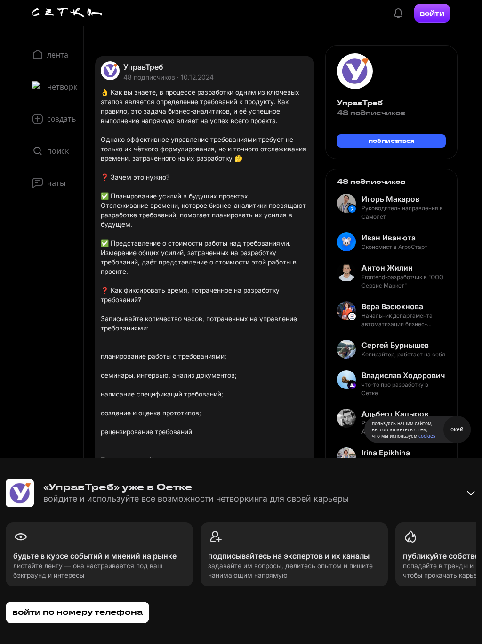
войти (432, 13)
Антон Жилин (387, 267)
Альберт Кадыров (395, 414)
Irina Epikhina (386, 452)
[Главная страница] (67, 13)
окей (457, 429)
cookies (426, 435)
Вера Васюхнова (392, 306)
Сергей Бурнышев (395, 345)
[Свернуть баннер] (470, 493)
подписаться (392, 141)
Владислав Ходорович (403, 375)
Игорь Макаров (390, 199)
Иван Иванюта (389, 237)
